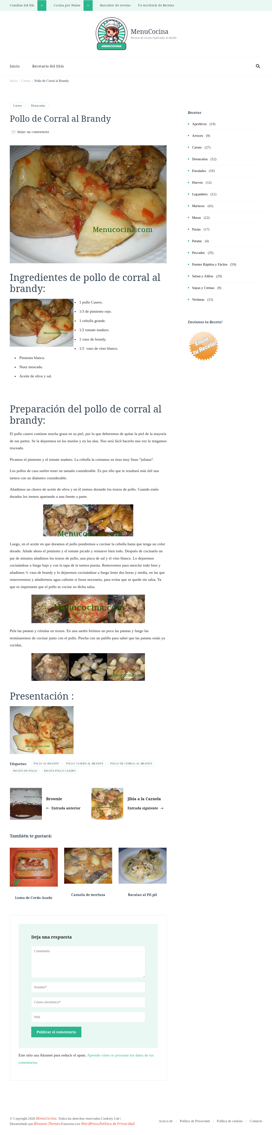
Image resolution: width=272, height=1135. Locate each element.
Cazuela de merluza (88, 894)
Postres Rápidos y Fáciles (209, 264)
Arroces (197, 135)
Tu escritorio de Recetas (156, 5)
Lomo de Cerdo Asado (33, 897)
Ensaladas (199, 171)
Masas (196, 217)
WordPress (89, 1123)
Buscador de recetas (115, 5)
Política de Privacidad (117, 1123)
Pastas (196, 229)
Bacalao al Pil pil (142, 894)
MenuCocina (150, 31)
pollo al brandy (46, 763)
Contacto (256, 1121)
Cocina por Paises (67, 5)
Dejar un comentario (33, 132)
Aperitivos (199, 124)
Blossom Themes (47, 1123)
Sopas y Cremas (203, 288)
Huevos (197, 182)
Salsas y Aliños (202, 276)
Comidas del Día (22, 5)
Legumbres (200, 194)
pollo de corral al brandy (131, 763)
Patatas (197, 241)
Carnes (17, 105)
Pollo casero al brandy (84, 763)
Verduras (198, 299)
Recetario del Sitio (48, 66)
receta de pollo (25, 770)
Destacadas (38, 105)
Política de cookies (230, 1121)
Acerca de (166, 1121)
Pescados (198, 253)
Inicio (15, 66)
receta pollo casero (60, 770)
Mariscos (198, 206)
